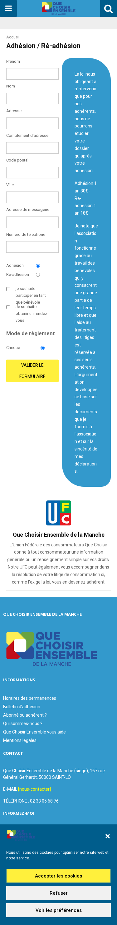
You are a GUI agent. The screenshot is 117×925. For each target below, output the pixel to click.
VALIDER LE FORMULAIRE (32, 371)
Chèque (13, 347)
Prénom (13, 61)
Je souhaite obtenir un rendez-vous (32, 313)
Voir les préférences (59, 910)
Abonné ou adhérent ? (25, 715)
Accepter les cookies (58, 876)
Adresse (14, 110)
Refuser (59, 893)
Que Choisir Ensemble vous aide (34, 731)
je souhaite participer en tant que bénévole (31, 295)
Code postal (17, 160)
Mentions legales (20, 740)
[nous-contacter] (34, 789)
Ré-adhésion (17, 274)
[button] (108, 836)
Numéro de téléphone (25, 234)
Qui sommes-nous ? (22, 723)
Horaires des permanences (29, 698)
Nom (10, 86)
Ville (10, 184)
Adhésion (15, 265)
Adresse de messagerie (27, 209)
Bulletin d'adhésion (21, 706)
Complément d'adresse (27, 135)
